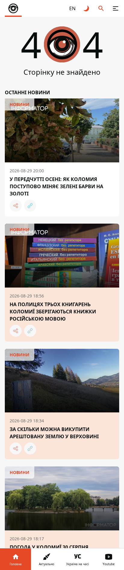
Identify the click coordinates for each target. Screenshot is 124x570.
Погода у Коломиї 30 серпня (49, 547)
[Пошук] (101, 8)
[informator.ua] (13, 8)
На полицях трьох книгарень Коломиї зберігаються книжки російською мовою (53, 311)
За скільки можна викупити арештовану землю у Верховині (54, 433)
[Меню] (115, 8)
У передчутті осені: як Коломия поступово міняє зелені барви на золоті (56, 186)
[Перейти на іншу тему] (86, 8)
